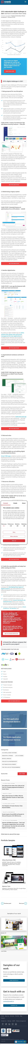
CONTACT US (14, 1005)
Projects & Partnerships (16, 15)
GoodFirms (6, 608)
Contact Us (3, 1021)
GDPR (13, 1021)
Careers (3, 1018)
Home (2, 1016)
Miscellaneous (6, 758)
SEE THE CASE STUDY (14, 184)
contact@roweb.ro (8, 1001)
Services (12, 1016)
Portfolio (17, 1016)
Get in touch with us (14, 701)
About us (7, 1016)
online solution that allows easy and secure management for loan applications (12, 334)
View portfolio (14, 980)
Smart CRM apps (6, 456)
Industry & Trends (7, 755)
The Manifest (12, 608)
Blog (21, 1016)
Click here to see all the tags (10, 834)
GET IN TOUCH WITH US (11, 633)
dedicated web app (21, 416)
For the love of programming (11, 767)
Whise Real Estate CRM (9, 860)
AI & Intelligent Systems (9, 752)
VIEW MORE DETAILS (9, 919)
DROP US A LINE (10, 71)
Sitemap (9, 1021)
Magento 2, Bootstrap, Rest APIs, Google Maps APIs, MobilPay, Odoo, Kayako (14, 889)
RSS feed (22, 773)
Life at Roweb (19, 755)
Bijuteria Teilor (6, 886)
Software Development (9, 764)
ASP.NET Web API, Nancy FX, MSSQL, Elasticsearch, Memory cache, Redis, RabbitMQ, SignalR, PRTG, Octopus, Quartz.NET (11, 864)
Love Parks (3, 951)
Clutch (24, 607)
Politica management (21, 1021)
